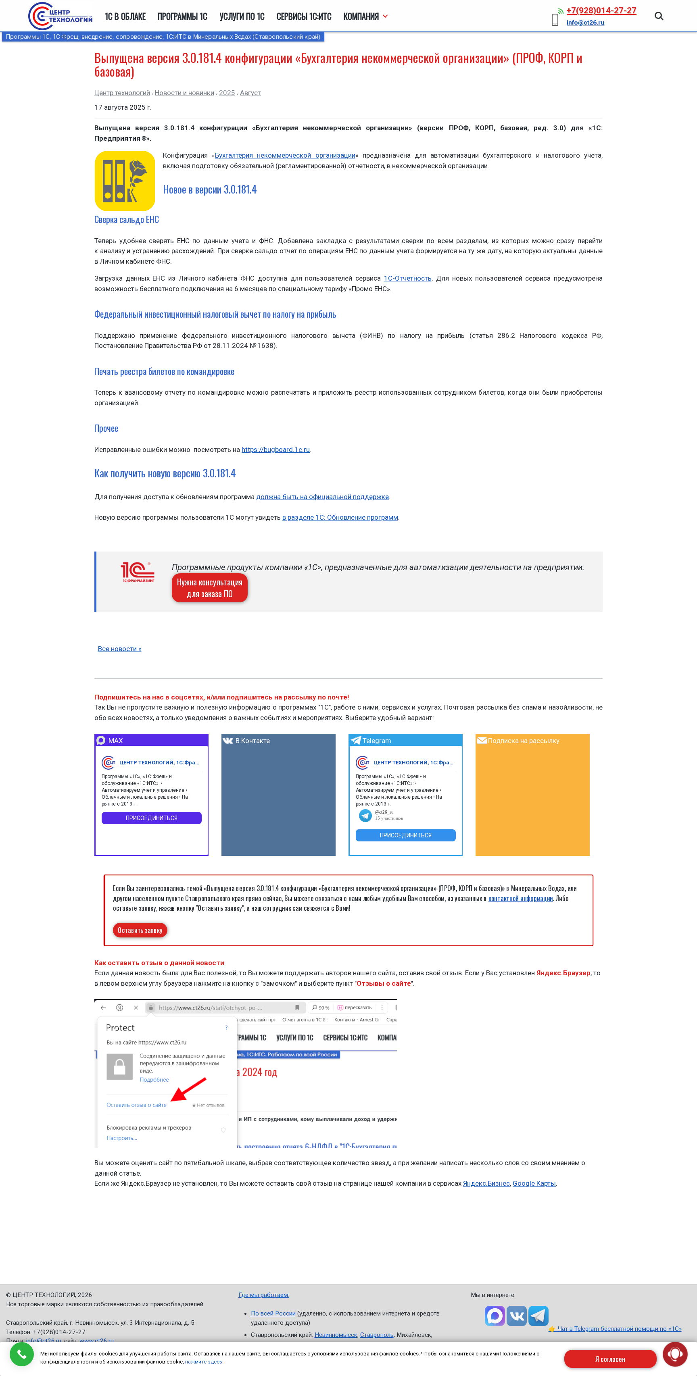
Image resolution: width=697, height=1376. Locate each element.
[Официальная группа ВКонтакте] (517, 1316)
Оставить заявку (140, 930)
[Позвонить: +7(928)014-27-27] (22, 1354)
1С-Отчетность (408, 278)
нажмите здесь (203, 1362)
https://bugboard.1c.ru (276, 449)
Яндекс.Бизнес (486, 1183)
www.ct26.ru (96, 1341)
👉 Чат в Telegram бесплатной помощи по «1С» (615, 1328)
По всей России (273, 1313)
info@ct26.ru (43, 1341)
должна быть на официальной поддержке (322, 497)
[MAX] (108, 763)
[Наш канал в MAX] (495, 1316)
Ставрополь (377, 1335)
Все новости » (120, 649)
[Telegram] (362, 763)
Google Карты (534, 1183)
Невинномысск (336, 1335)
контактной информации (520, 898)
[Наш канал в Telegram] (538, 1316)
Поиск (659, 12)
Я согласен (610, 1359)
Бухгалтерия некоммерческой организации (285, 155)
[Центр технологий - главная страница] (60, 16)
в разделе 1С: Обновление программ (340, 517)
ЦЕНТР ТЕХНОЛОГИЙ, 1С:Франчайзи (160, 763)
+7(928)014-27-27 (601, 10)
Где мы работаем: (263, 1295)
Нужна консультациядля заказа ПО (209, 588)
